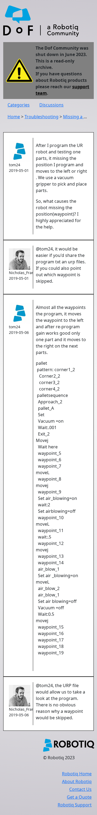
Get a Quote (79, 797)
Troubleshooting (41, 117)
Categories (19, 105)
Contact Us (80, 789)
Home (14, 117)
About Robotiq (77, 781)
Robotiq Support (75, 805)
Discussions (51, 105)
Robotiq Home (77, 774)
